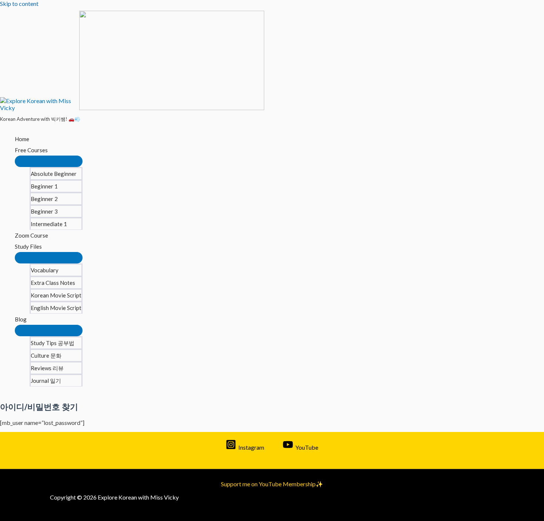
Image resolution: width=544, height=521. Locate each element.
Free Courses (31, 150)
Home (22, 139)
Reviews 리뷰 (47, 368)
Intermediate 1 (49, 224)
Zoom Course (31, 235)
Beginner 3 (44, 211)
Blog (21, 319)
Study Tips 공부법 (52, 343)
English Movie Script (56, 307)
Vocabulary (44, 270)
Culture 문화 (46, 355)
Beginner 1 (44, 186)
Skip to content (19, 3)
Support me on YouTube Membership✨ (272, 483)
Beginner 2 (44, 198)
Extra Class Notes (53, 282)
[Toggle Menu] (49, 161)
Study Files (28, 246)
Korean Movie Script (56, 295)
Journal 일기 (46, 380)
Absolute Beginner (54, 173)
